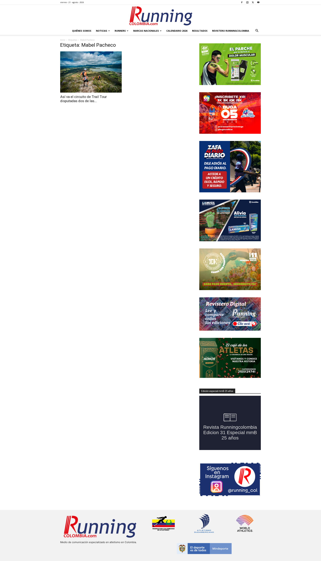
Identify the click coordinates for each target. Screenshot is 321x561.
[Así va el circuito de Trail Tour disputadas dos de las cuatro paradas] (91, 72)
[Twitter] (252, 2)
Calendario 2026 (176, 30)
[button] (257, 31)
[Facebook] (241, 2)
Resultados (199, 30)
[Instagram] (247, 2)
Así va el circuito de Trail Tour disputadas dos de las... (83, 99)
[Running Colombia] (160, 16)
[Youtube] (258, 2)
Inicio (62, 40)
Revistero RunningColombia (230, 30)
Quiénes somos (81, 30)
